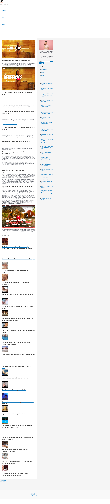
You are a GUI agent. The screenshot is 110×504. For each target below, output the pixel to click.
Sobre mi (3, 31)
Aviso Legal (33, 494)
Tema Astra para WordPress (53, 500)
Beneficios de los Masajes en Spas (46, 188)
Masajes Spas (43, 72)
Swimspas (3, 24)
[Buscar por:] (46, 61)
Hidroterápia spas (44, 69)
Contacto (3, 34)
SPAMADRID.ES (4, 4)
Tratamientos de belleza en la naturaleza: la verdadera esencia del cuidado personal (46, 193)
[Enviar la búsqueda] (51, 61)
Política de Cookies (34, 495)
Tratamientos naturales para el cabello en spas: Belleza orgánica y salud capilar (47, 147)
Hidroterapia (4, 10)
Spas (2, 20)
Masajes (3, 17)
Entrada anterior (3, 480)
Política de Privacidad (34, 493)
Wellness (3, 27)
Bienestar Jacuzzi (44, 68)
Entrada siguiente (3, 481)
